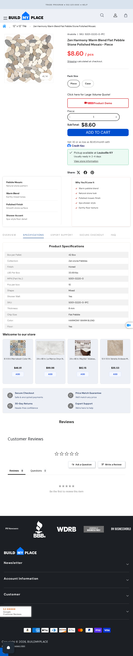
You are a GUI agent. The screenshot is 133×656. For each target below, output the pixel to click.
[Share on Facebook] (85, 172)
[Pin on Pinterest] (92, 172)
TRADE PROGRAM (54, 5)
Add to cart (98, 132)
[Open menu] (5, 18)
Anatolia (71, 34)
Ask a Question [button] (84, 464)
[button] (126, 15)
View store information (86, 161)
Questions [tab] (36, 470)
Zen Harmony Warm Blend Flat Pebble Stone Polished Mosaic (64, 26)
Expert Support (62, 234)
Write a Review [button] (113, 464)
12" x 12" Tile (19, 26)
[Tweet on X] (78, 172)
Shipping (72, 61)
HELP (85, 5)
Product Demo (103, 103)
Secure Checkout (92, 234)
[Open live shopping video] (129, 325)
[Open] (8, 647)
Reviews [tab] (14, 470)
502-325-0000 (72, 5)
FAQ (113, 234)
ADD (18, 374)
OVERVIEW (9, 234)
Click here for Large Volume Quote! (88, 94)
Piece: (71, 111)
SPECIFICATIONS (33, 234)
